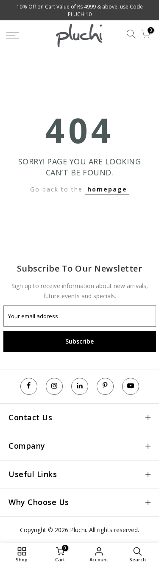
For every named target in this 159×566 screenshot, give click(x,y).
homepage (107, 189)
